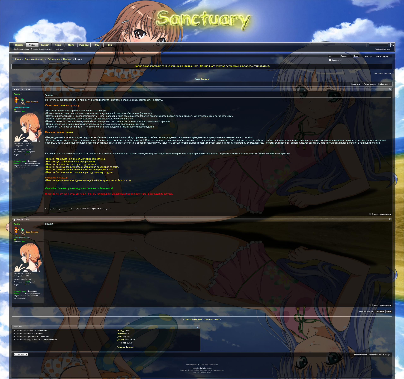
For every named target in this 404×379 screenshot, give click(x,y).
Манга (71, 45)
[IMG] (119, 337)
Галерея (45, 45)
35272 (27, 155)
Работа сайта (54, 59)
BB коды (121, 331)
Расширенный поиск (383, 49)
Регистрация (382, 56)
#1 (390, 89)
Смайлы (121, 334)
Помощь (368, 56)
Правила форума (125, 347)
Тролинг (205, 79)
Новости (19, 45)
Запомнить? (336, 60)
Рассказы (84, 45)
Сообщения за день (21, 49)
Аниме (58, 45)
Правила (67, 59)
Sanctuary (373, 355)
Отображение (383, 84)
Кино (110, 45)
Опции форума (45, 49)
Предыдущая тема (193, 319)
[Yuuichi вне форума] (28, 127)
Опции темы (355, 84)
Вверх (388, 312)
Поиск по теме (369, 84)
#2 (390, 219)
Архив (381, 355)
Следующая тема (212, 319)
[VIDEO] (120, 340)
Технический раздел (34, 59)
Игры (97, 45)
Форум (32, 45)
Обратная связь (361, 355)
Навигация (59, 49)
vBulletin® (203, 368)
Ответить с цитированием (381, 214)
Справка (34, 49)
